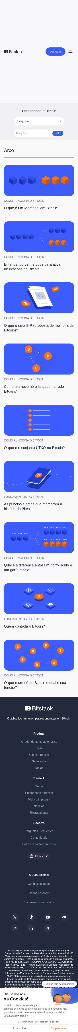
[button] (39, 121)
